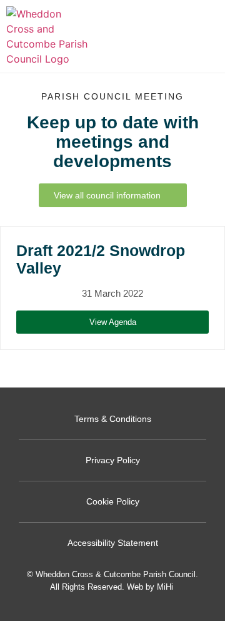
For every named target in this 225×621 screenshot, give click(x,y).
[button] (207, 36)
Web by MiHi (150, 587)
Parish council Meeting (112, 96)
